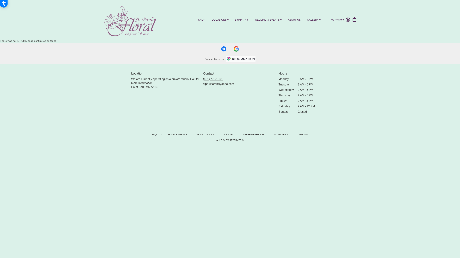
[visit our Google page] (236, 49)
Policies (228, 134)
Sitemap (303, 134)
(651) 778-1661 (213, 79)
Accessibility (282, 134)
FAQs (154, 134)
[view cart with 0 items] (354, 19)
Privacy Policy (205, 134)
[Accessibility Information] (4, 4)
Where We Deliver (253, 134)
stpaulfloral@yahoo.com (218, 83)
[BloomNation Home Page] (241, 59)
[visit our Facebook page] (223, 49)
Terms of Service (176, 134)
